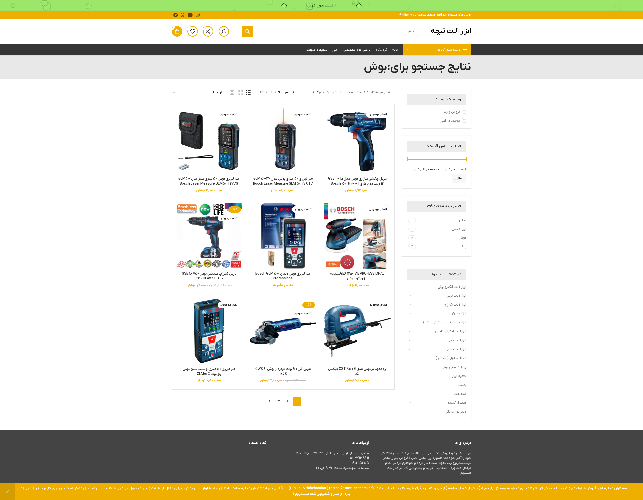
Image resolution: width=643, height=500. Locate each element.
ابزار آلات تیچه (451, 31)
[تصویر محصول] (357, 141)
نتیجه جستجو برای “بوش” (345, 92)
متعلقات (460, 394)
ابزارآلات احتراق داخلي (450, 331)
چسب (461, 385)
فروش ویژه (452, 112)
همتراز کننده (456, 402)
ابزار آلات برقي (456, 295)
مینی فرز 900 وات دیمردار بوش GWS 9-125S (283, 371)
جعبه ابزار (459, 376)
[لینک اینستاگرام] (197, 15)
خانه (391, 92)
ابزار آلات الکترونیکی (452, 286)
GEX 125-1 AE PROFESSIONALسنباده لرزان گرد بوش (357, 276)
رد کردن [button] (7, 491)
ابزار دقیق (459, 313)
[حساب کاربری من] (224, 31)
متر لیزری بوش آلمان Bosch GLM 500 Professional (283, 276)
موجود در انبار (450, 120)
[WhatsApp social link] (182, 15)
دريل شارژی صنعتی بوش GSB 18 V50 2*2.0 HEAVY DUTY (209, 276)
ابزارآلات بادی (456, 340)
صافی (459, 179)
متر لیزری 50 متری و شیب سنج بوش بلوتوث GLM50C (209, 371)
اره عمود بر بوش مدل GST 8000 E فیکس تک (357, 371)
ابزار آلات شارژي (455, 304)
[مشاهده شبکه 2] (232, 92)
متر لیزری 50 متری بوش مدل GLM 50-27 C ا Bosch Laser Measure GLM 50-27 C (283, 181)
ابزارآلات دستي (455, 349)
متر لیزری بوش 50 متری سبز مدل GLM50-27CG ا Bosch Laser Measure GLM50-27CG (209, 183)
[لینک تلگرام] (175, 15)
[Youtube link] (190, 15)
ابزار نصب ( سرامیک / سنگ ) (444, 322)
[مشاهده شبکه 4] (240, 92)
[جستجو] (247, 31)
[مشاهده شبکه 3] (248, 92)
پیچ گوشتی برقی (454, 367)
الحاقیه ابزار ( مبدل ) (451, 358)
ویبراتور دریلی (455, 411)
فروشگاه (376, 92)
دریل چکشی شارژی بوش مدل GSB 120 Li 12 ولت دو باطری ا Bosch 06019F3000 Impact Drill (357, 183)
